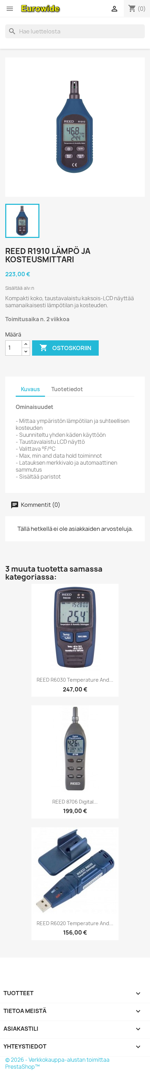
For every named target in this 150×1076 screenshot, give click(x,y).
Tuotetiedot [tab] (67, 389)
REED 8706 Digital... (75, 801)
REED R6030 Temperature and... (75, 679)
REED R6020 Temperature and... (75, 923)
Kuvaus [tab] (30, 389)
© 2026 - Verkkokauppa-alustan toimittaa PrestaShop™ (57, 1063)
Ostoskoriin (65, 347)
